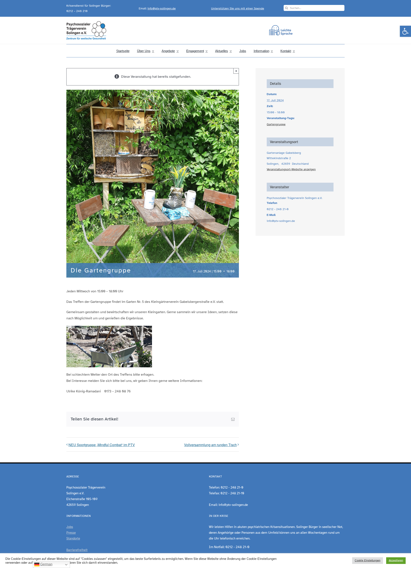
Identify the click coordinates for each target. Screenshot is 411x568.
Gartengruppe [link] (276, 124)
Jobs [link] (69, 527)
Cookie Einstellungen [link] (367, 560)
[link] (405, 31)
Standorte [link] (73, 538)
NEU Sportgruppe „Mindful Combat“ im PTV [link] (101, 444)
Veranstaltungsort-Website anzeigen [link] (291, 169)
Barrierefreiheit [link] (77, 550)
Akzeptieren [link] (396, 560)
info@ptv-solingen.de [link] (161, 8)
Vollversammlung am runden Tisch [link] (210, 444)
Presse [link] (71, 533)
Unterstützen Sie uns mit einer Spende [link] (237, 8)
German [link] (45, 564)
